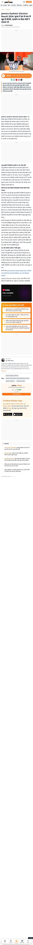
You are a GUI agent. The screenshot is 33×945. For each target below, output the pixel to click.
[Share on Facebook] (14, 80)
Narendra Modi (21, 381)
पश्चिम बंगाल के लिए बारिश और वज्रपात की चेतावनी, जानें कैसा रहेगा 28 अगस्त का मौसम (17, 465)
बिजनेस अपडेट (19, 404)
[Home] (8, 2)
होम (1, 5)
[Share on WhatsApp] (12, 80)
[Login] (16, 941)
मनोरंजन (13, 404)
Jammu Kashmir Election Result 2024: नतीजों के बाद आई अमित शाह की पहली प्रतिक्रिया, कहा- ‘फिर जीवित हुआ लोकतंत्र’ (16, 273)
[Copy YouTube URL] (16, 80)
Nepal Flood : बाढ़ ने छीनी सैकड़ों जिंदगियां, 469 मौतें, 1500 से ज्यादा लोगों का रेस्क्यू (17, 310)
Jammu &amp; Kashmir (12, 375)
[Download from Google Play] (7, 414)
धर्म (24, 404)
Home (2, 9)
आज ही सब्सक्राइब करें (16, 394)
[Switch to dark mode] (24, 2)
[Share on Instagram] (19, 80)
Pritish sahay (9, 25)
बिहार (9, 5)
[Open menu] (2, 2)
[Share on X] (21, 80)
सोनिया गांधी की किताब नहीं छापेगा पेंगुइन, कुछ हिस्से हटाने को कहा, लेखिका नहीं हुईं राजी (17, 321)
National (8, 9)
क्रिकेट (5, 406)
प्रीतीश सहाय (11, 360)
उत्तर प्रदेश (13, 5)
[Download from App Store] (17, 414)
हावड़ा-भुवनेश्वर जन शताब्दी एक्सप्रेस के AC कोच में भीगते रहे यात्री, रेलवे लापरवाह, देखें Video (17, 470)
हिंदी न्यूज (9, 408)
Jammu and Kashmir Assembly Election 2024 (17, 378)
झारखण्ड (5, 5)
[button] (16, 61)
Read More (3, 371)
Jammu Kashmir (10, 381)
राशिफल (10, 406)
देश (4, 404)
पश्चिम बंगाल (19, 5)
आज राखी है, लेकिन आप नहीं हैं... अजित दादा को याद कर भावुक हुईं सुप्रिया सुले (17, 315)
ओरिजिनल (26, 5)
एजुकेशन (31, 5)
